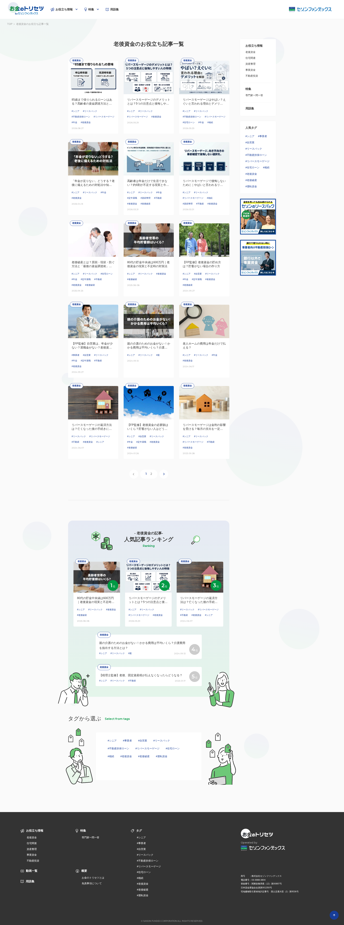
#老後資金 (126, 756)
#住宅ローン (173, 748)
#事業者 (127, 740)
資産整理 (250, 63)
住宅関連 (250, 57)
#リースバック (161, 740)
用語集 (114, 9)
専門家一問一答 (254, 95)
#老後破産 (144, 756)
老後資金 (250, 52)
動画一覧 (31, 870)
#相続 (111, 756)
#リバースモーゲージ (147, 748)
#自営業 (142, 740)
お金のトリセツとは (93, 877)
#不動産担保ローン (118, 748)
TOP (9, 24)
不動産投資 (251, 75)
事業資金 (250, 69)
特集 (91, 9)
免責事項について (92, 883)
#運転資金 (161, 756)
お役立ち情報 (64, 9)
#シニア (112, 740)
